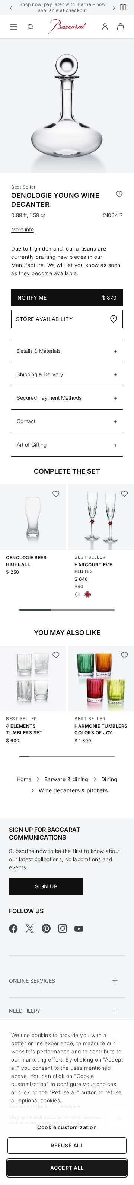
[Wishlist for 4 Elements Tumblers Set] (56, 655)
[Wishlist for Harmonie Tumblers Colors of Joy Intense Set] (124, 655)
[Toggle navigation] (13, 26)
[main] (67, 416)
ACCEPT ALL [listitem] (67, 1168)
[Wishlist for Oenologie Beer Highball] (56, 493)
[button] (11, 7)
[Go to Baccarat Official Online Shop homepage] (67, 26)
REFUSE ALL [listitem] (67, 1145)
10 (110, 756)
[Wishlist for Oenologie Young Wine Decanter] (119, 200)
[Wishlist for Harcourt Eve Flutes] (124, 493)
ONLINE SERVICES (32, 981)
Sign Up (46, 886)
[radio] (77, 594)
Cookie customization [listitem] (67, 1127)
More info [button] (22, 229)
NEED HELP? (24, 1011)
